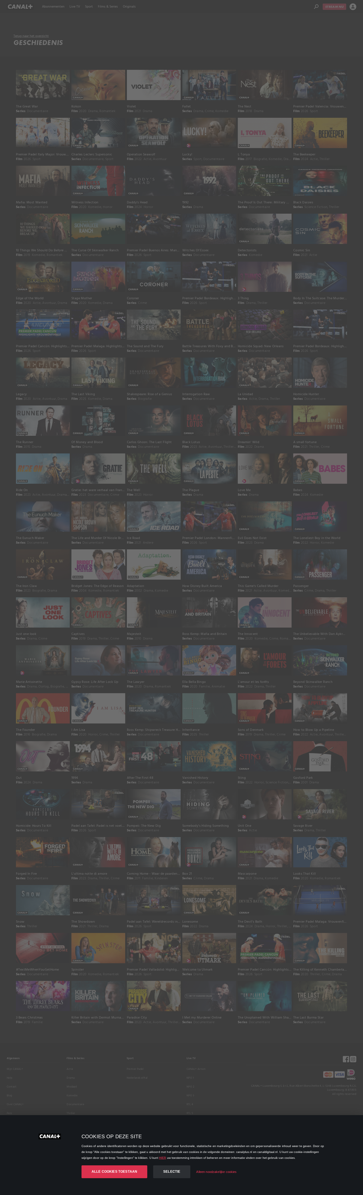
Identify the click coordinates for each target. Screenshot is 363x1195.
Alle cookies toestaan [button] (114, 1171)
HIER (162, 1157)
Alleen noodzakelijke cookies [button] (216, 1172)
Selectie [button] (171, 1171)
